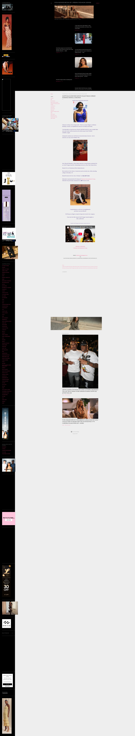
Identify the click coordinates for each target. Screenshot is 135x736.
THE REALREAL (5, 394)
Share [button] (63, 265)
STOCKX (3, 382)
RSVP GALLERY (5, 369)
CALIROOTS (4, 289)
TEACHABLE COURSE (6, 453)
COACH (3, 290)
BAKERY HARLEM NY (6, 277)
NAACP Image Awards (55, 111)
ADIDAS (3, 267)
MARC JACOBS (5, 334)
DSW (3, 299)
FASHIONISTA (4, 307)
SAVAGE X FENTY (5, 374)
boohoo (3, 284)
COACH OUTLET (5, 292)
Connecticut (92, 266)
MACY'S (3, 331)
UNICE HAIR (4, 399)
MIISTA (3, 341)
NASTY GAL (4, 348)
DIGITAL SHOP (62, 19)
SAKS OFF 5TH (5, 372)
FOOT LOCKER (5, 312)
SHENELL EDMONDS (80, 246)
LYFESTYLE (4, 329)
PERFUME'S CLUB (5, 356)
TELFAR (3, 386)
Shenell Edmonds (54, 116)
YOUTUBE (4, 452)
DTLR (3, 301)
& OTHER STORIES (5, 265)
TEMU (3, 387)
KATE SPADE (4, 324)
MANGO (3, 333)
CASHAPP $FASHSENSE (6, 450)
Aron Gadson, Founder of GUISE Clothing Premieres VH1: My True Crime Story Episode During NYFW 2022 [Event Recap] (80, 391)
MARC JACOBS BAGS (6, 336)
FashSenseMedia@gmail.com (81, 255)
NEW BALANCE (5, 349)
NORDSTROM (4, 353)
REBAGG (3, 367)
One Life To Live (53, 115)
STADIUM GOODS (5, 379)
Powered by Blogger (76, 431)
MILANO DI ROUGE (5, 343)
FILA (3, 309)
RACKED (3, 363)
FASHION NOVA (5, 306)
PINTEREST (4, 447)
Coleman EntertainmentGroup (88, 179)
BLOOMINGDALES (5, 282)
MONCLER (4, 346)
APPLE (3, 274)
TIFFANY (3, 396)
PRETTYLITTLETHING (6, 358)
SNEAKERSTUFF (5, 377)
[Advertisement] (80, 307)
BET (51, 99)
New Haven (53, 114)
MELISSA (3, 339)
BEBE (3, 279)
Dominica (52, 107)
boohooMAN (4, 285)
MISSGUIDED (4, 344)
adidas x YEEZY (5, 270)
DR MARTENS (4, 297)
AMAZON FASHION (5, 272)
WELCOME (56, 19)
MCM (3, 338)
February (52, 110)
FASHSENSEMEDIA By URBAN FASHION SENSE (72, 2)
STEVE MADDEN (5, 381)
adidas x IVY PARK (5, 269)
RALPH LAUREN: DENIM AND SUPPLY (6, 365)
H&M (3, 316)
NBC (51, 112)
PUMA (3, 361)
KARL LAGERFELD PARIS (6, 321)
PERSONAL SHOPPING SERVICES (71, 19)
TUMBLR (3, 448)
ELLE (3, 302)
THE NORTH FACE (5, 392)
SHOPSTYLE (4, 376)
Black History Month (54, 102)
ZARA (3, 403)
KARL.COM (4, 322)
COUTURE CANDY (5, 294)
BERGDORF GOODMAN (6, 280)
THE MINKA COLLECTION (6, 391)
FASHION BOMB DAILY (6, 304)
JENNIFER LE (4, 319)
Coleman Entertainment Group (85, 266)
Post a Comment (67, 394)
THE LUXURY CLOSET (6, 389)
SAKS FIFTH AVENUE (6, 371)
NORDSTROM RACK (6, 354)
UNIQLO (3, 401)
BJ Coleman (53, 100)
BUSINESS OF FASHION (6, 287)
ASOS (3, 275)
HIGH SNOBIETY (5, 317)
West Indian (53, 118)
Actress (52, 98)
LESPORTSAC (4, 326)
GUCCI (3, 314)
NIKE (3, 351)
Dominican (53, 108)
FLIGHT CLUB (4, 311)
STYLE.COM (4, 384)
